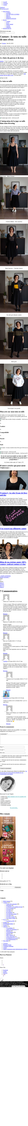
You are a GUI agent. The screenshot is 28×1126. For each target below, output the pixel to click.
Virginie (4, 43)
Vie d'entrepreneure (11, 939)
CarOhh (5, 661)
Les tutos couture (10, 916)
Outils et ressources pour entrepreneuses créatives (15, 949)
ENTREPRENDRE (8, 923)
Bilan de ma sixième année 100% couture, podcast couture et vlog (13, 563)
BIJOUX (8, 17)
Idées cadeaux (9, 935)
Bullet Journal (9, 24)
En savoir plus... (14, 807)
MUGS (8, 15)
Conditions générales (8, 946)
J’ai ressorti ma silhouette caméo (13, 529)
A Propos (5, 3)
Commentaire (4, 734)
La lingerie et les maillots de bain (14, 907)
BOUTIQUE (6, 11)
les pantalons (9, 912)
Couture (8, 21)
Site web (2, 752)
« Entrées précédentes (5, 576)
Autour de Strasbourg (11, 929)
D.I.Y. (7, 22)
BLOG (5, 20)
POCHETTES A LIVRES (12, 14)
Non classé (5, 940)
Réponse (5, 614)
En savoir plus (21, 986)
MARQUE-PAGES (11, 18)
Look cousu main (10, 936)
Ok (13, 986)
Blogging (8, 931)
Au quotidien (9, 928)
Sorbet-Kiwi (6, 698)
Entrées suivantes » (4, 577)
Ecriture (5, 922)
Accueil (5, 2)
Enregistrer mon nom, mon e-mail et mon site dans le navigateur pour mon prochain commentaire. (14, 756)
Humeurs (8, 933)
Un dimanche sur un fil (12, 938)
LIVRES (8, 13)
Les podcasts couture (11, 914)
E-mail (2, 749)
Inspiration (8, 905)
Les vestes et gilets (10, 918)
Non (16, 986)
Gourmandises (9, 932)
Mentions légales (7, 945)
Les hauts (8, 909)
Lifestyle (8, 27)
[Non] (25, 986)
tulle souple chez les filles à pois (13, 74)
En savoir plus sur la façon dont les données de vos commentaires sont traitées (13, 773)
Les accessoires (10, 908)
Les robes (8, 915)
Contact (5, 4)
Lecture (8, 25)
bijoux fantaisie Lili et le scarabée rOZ (16, 796)
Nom (1, 747)
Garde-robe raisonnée (11, 904)
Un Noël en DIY (10, 921)
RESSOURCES (7, 28)
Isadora (2, 61)
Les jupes (8, 911)
